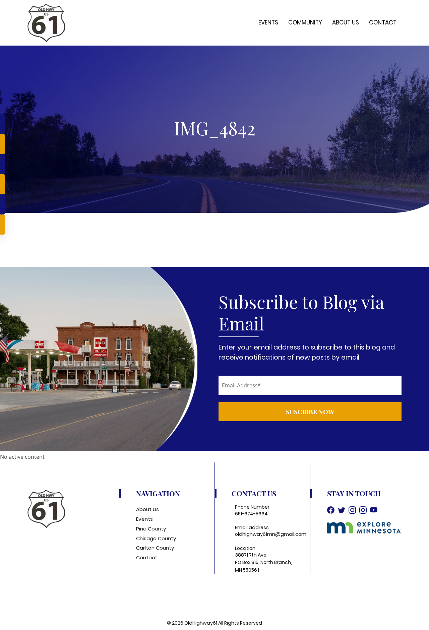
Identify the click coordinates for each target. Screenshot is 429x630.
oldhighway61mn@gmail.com (270, 534)
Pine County (151, 528)
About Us (345, 22)
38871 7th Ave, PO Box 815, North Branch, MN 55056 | (263, 562)
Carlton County (155, 547)
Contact (382, 22)
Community (305, 22)
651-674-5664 (251, 513)
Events (268, 22)
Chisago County (156, 538)
